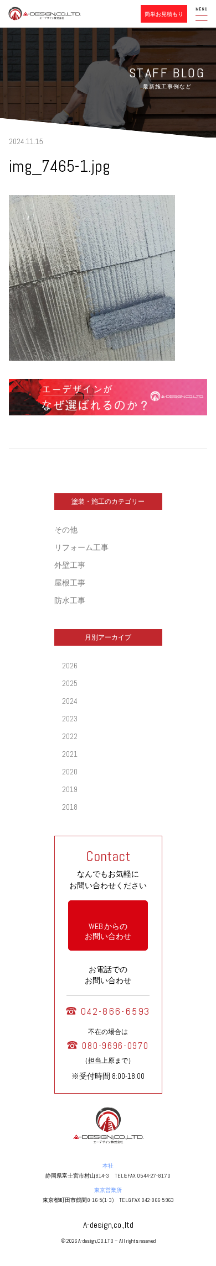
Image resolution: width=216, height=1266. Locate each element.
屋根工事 (69, 583)
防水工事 (69, 600)
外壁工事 (69, 565)
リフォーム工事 (81, 547)
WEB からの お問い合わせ (108, 931)
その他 (66, 530)
